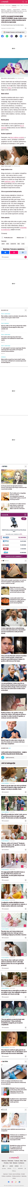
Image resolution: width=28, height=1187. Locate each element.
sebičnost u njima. (9, 181)
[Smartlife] (20, 1168)
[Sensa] (9, 1168)
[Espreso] (16, 1166)
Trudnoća (9, 9)
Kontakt (23, 1174)
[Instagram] (14, 252)
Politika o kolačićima (6, 1176)
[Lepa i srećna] (4, 1168)
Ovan (23, 243)
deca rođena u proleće (17, 137)
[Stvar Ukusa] (22, 1166)
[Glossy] (14, 1171)
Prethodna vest (8, 237)
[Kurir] (11, 1166)
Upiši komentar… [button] (10, 757)
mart (3, 243)
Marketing (24, 1176)
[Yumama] (4, 2)
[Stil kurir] (25, 1168)
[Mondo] (5, 1166)
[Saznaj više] (25, 466)
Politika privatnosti (16, 1176)
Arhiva (14, 1178)
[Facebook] (5, 252)
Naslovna (3, 9)
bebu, (9, 88)
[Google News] (23, 252)
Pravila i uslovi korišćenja (14, 1174)
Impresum (5, 1174)
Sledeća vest (20, 237)
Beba (7, 243)
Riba (19, 243)
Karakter (13, 243)
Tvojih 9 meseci (16, 9)
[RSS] (15, 1181)
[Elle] (14, 1168)
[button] (25, 28)
